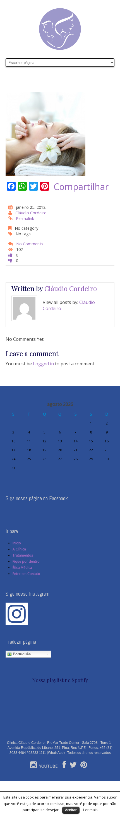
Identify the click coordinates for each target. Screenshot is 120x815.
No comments (29, 243)
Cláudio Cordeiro (31, 212)
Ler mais (90, 809)
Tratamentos (23, 555)
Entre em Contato (26, 573)
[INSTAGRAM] (33, 766)
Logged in (43, 364)
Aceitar (71, 809)
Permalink (25, 218)
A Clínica (19, 549)
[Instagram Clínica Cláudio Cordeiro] (17, 613)
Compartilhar (81, 186)
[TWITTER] (73, 766)
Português (21, 654)
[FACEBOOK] (64, 766)
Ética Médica (22, 567)
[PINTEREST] (83, 766)
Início (17, 543)
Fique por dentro (26, 561)
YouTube (48, 766)
